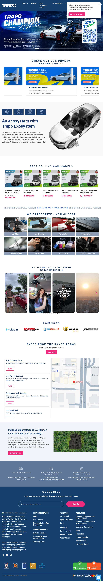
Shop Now (51, 351)
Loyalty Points (39, 531)
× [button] (99, 4)
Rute (10, 367)
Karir (62, 522)
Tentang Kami (39, 540)
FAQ (35, 515)
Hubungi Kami (82, 543)
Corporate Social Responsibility (40, 536)
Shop (24, 3)
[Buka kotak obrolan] (98, 578)
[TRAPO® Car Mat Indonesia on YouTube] (7, 554)
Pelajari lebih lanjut (77, 14)
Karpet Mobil (65, 529)
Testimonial (81, 539)
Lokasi (33, 3)
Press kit (80, 532)
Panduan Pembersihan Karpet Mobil (85, 521)
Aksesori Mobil (66, 533)
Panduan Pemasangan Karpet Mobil (85, 516)
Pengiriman (38, 518)
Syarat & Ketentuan (84, 525)
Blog (78, 529)
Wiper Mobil (65, 536)
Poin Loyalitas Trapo (43, 5)
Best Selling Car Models (51, 165)
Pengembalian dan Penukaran (41, 523)
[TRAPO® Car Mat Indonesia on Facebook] (3, 554)
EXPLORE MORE (15, 451)
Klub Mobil (64, 515)
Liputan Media (82, 536)
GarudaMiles (57, 3)
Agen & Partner (66, 518)
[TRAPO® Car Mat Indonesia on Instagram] (10, 554)
